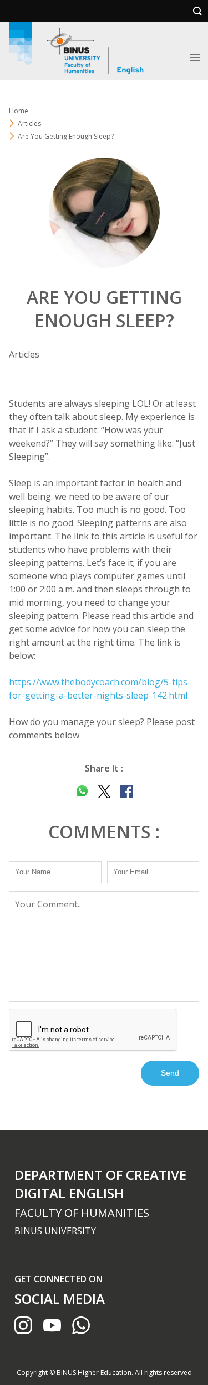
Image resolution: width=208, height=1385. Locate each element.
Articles (29, 123)
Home (18, 111)
